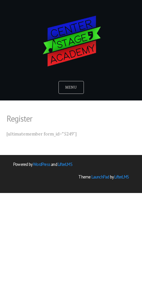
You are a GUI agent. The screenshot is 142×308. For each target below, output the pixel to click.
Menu (71, 87)
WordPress (41, 164)
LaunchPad (100, 177)
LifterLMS (65, 164)
